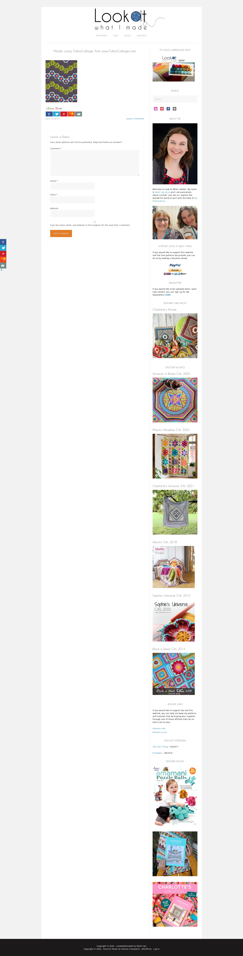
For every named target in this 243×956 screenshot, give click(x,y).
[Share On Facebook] (49, 114)
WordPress (147, 949)
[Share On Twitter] (56, 114)
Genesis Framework (130, 949)
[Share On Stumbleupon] (71, 114)
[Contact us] (78, 114)
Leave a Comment (135, 118)
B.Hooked (157, 753)
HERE (168, 294)
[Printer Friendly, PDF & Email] (54, 108)
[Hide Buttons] (1, 270)
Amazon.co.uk (159, 732)
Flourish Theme (110, 949)
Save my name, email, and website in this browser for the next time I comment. (90, 225)
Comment (56, 148)
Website (54, 208)
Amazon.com (159, 728)
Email (54, 194)
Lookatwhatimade (124, 946)
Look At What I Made (130, 18)
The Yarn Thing (160, 746)
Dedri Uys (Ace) (162, 192)
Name (54, 181)
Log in (156, 949)
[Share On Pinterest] (63, 114)
